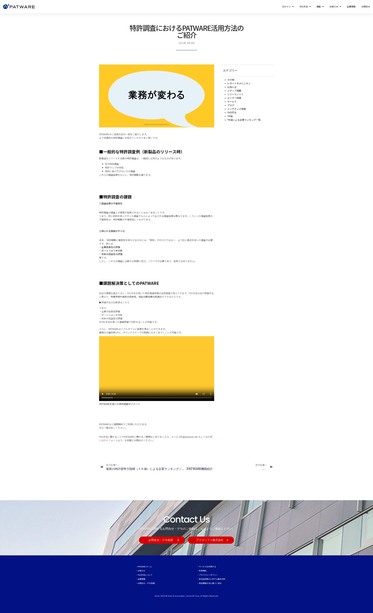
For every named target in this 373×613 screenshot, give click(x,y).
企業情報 (351, 6)
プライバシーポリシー (208, 574)
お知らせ (333, 6)
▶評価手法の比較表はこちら (114, 302)
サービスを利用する (207, 566)
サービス (232, 101)
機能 (318, 6)
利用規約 (202, 570)
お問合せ (365, 6)
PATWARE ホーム (145, 566)
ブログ (230, 105)
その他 (230, 79)
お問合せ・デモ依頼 (146, 583)
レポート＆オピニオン (239, 83)
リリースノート (235, 94)
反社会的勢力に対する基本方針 (212, 579)
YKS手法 (303, 6)
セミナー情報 (234, 97)
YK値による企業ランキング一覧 (244, 119)
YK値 (230, 116)
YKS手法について (145, 574)
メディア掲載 (234, 90)
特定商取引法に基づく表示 (210, 583)
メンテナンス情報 (236, 108)
